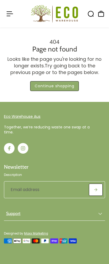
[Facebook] (9, 148)
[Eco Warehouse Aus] (54, 14)
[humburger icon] (10, 14)
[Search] (91, 14)
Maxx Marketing (36, 233)
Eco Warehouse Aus (22, 116)
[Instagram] (23, 148)
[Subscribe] (96, 190)
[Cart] (101, 14)
